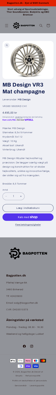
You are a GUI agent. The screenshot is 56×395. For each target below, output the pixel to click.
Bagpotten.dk (27, 372)
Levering (19, 117)
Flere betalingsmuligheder (28, 225)
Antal (5, 190)
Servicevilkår (21, 386)
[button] (6, 25)
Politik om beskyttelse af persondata (29, 381)
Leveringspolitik (37, 386)
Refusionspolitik (33, 376)
